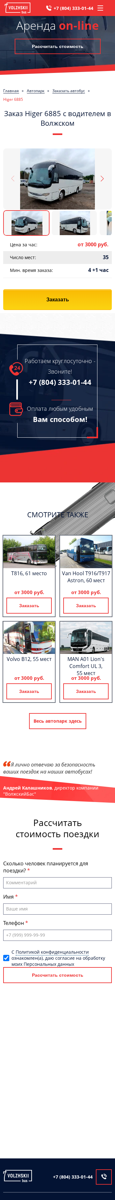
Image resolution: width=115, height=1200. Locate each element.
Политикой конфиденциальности (52, 952)
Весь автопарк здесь (58, 721)
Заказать (57, 299)
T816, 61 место (29, 573)
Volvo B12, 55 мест (29, 659)
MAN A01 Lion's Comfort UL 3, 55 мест (85, 666)
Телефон (14, 922)
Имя (9, 896)
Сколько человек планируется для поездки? (45, 867)
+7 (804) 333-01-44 (73, 8)
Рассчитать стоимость (57, 46)
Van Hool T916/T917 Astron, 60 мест (86, 577)
